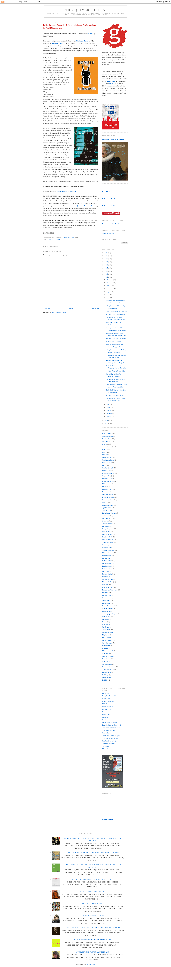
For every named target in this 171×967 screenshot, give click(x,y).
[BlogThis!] (46, 233)
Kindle (104, 486)
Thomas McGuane (108, 550)
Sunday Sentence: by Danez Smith (92, 940)
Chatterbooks (106, 677)
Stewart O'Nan (106, 547)
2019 (106, 256)
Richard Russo (106, 595)
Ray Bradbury (106, 611)
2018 (106, 259)
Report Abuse (107, 819)
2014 (106, 271)
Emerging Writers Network (110, 696)
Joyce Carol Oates (107, 505)
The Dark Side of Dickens (92, 916)
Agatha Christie (107, 508)
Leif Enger (105, 675)
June (108, 298)
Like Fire (105, 712)
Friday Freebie (55, 239)
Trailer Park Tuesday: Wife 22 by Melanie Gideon (116, 391)
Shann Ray (105, 545)
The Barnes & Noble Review (111, 728)
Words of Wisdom (107, 542)
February (109, 413)
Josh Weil (105, 584)
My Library (105, 492)
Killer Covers (106, 704)
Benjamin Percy (107, 489)
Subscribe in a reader (108, 233)
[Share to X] (48, 233)
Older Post (95, 308)
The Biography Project (109, 614)
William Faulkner (107, 553)
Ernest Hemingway (108, 481)
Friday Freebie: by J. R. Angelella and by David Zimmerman (70, 26)
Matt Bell (105, 661)
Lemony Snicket (107, 587)
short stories (106, 441)
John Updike (106, 531)
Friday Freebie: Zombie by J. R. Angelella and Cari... (116, 399)
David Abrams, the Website (111, 224)
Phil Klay (105, 680)
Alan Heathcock (107, 518)
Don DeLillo (106, 558)
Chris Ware (105, 619)
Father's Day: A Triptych (113, 341)
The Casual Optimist (108, 730)
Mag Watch (105, 635)
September (110, 289)
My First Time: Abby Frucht (93, 891)
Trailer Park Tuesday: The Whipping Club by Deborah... (116, 367)
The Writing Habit (108, 460)
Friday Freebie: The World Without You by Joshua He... (116, 318)
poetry (104, 452)
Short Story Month (108, 500)
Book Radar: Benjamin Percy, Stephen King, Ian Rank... (115, 345)
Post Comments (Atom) (59, 312)
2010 (106, 423)
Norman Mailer (107, 574)
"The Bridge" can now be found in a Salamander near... (116, 356)
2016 (106, 265)
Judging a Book (107, 537)
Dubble (104, 622)
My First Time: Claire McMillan (116, 314)
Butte (104, 465)
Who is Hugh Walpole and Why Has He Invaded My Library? (92, 928)
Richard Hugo (106, 672)
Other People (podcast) (109, 722)
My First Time (106, 439)
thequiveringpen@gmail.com (66, 191)
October (109, 286)
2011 (106, 420)
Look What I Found (108, 606)
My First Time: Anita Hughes (115, 395)
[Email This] (44, 233)
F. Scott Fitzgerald (108, 497)
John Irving (105, 571)
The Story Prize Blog (108, 743)
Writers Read (106, 749)
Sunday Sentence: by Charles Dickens (92, 853)
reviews (104, 444)
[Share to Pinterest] (53, 233)
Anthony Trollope (108, 563)
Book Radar (106, 603)
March (109, 410)
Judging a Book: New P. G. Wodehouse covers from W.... (116, 329)
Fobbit (104, 449)
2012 (106, 277)
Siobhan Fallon (107, 561)
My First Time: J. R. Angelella (115, 371)
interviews (105, 521)
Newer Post (46, 308)
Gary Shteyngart (107, 643)
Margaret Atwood (107, 608)
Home (71, 308)
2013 (106, 274)
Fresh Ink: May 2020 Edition (113, 139)
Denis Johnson (106, 555)
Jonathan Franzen (107, 534)
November (110, 283)
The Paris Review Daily (109, 741)
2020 (106, 253)
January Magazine (108, 701)
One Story (105, 720)
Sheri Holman (106, 638)
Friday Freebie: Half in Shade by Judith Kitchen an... (116, 351)
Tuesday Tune (106, 510)
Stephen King (106, 476)
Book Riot (105, 693)
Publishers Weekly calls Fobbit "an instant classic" (115, 301)
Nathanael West (107, 664)
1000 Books (106, 653)
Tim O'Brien (106, 516)
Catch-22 (105, 502)
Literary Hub (106, 714)
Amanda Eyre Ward (108, 656)
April (108, 407)
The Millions (106, 733)
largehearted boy (107, 706)
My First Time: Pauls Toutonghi (116, 338)
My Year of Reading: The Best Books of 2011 (92, 879)
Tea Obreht (105, 627)
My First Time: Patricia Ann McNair (92, 952)
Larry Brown (106, 645)
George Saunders (107, 632)
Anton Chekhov (107, 640)
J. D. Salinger (106, 624)
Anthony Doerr (107, 524)
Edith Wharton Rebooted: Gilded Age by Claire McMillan (116, 386)
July (108, 295)
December (110, 280)
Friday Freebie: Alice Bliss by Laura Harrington (115, 380)
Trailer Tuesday (107, 447)
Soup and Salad (107, 463)
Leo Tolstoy (106, 648)
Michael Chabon (107, 582)
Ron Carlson (106, 577)
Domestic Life (106, 471)
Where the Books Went (92, 903)
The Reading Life (107, 468)
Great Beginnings (107, 494)
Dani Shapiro (106, 659)
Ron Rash (105, 592)
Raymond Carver (107, 478)
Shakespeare (106, 598)
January (109, 416)
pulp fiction (106, 616)
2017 (106, 262)
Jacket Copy (106, 698)
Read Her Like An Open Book (111, 725)
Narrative (105, 717)
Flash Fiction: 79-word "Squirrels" (116, 311)
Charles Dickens (107, 457)
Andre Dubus (106, 600)
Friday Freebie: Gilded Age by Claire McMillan (115, 307)
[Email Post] (76, 237)
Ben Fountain (106, 566)
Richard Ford (106, 484)
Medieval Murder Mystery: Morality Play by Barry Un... (116, 361)
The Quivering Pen (85, 10)
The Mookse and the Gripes (111, 736)
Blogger (91, 965)
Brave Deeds (106, 526)
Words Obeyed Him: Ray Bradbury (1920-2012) (114, 375)
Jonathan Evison (107, 539)
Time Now (105, 746)
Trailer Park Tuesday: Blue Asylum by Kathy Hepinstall (116, 334)
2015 (106, 268)
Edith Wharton (107, 569)
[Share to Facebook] (51, 233)
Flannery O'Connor (108, 473)
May (108, 404)
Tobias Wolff (106, 630)
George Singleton (107, 529)
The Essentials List (108, 669)
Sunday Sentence (107, 436)
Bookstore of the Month (109, 590)
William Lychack (107, 651)
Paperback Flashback (109, 667)
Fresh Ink (105, 455)
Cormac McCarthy (108, 579)
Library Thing (106, 709)
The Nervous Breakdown (110, 738)
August (109, 292)
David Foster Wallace (109, 513)
